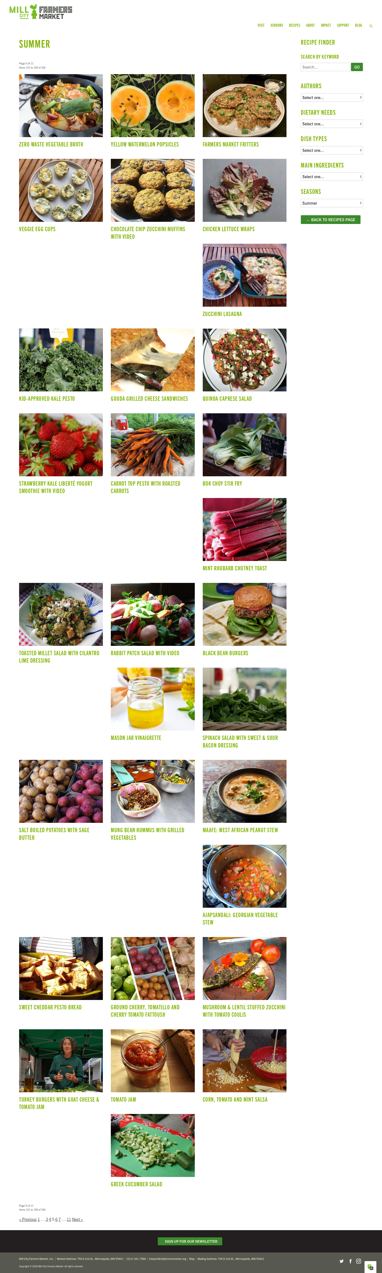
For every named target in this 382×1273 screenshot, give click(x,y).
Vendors (277, 25)
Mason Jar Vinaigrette (153, 706)
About (310, 25)
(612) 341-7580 (136, 1258)
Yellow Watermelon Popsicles (153, 112)
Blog (358, 25)
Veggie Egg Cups (61, 197)
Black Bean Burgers (244, 621)
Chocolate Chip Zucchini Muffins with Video (153, 201)
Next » (77, 1219)
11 (69, 1219)
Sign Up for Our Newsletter (190, 1241)
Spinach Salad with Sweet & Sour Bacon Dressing (244, 710)
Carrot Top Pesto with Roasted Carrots (153, 455)
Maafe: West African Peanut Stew (244, 798)
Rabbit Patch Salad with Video (153, 621)
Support (343, 25)
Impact (326, 25)
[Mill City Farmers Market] (105, 11)
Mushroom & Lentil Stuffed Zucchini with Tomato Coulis (244, 979)
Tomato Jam (153, 1067)
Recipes (294, 25)
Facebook (350, 1261)
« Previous (28, 1219)
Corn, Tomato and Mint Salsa (244, 1067)
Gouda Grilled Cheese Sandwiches (153, 366)
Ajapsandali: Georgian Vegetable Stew (244, 887)
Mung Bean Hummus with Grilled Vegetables (153, 802)
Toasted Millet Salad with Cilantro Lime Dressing (61, 625)
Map (192, 1258)
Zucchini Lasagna (244, 282)
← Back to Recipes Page (330, 219)
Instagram (358, 1261)
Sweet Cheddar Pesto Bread (61, 975)
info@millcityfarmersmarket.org (167, 1258)
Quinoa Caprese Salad (244, 366)
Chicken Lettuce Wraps (244, 197)
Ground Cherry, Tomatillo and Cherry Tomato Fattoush (153, 979)
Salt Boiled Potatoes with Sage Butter (61, 802)
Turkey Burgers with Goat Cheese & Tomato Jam (61, 1071)
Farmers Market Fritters (244, 112)
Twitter (341, 1261)
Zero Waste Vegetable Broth (61, 112)
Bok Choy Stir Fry (244, 451)
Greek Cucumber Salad (153, 1152)
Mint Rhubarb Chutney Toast (244, 536)
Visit (261, 25)
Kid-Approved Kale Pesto (61, 366)
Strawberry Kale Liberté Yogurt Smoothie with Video (61, 455)
